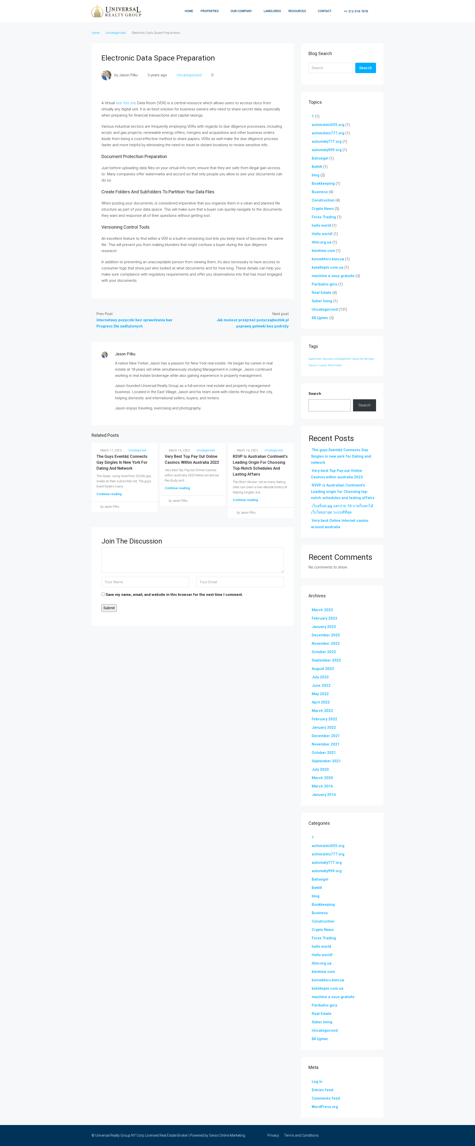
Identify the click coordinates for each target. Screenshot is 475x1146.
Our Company (241, 11)
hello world (321, 225)
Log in (317, 1081)
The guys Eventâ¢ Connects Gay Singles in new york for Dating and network (121, 462)
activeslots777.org (328, 133)
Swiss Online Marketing (227, 1135)
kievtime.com (323, 250)
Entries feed (322, 1090)
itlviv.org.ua (322, 242)
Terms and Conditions (301, 1135)
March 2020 (322, 778)
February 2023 (324, 618)
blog (315, 175)
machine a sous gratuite (333, 276)
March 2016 (322, 786)
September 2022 (326, 660)
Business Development (337, 359)
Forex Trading (324, 217)
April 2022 (321, 702)
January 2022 (324, 727)
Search (365, 68)
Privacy (273, 1135)
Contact (325, 11)
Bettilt (317, 166)
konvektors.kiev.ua (328, 259)
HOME (189, 11)
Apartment (315, 359)
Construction (323, 200)
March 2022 (322, 710)
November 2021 (326, 744)
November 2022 (326, 643)
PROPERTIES (210, 11)
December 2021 (326, 736)
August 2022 (323, 668)
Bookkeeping (323, 183)
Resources (297, 11)
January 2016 (324, 794)
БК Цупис (320, 318)
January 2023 (324, 626)
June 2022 (321, 685)
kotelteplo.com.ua (327, 267)
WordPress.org (325, 1107)
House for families (363, 359)
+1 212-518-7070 (355, 11)
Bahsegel (320, 158)
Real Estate (322, 292)
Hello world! (322, 234)
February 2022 (324, 719)
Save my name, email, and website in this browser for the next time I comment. (174, 594)
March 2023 (322, 610)
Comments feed (326, 1098)
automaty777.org (327, 141)
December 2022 (326, 635)
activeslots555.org (328, 124)
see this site (126, 103)
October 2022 (324, 652)
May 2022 (320, 694)
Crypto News (323, 208)
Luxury (323, 365)
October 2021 (324, 752)
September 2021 (326, 761)
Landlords (272, 11)
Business (320, 192)
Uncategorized (115, 33)
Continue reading (109, 494)
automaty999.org (327, 150)
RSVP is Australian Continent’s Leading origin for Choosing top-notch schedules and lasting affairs (342, 491)
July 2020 (320, 769)
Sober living (322, 301)
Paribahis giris (324, 284)
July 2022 (320, 677)
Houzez (313, 365)
